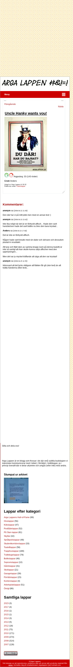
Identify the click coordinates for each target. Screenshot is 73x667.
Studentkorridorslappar (15, 543)
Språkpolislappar (12, 540)
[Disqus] (34, 311)
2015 (6, 614)
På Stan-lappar (11, 532)
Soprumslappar (11, 562)
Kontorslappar (10, 581)
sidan (10, 665)
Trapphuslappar (11, 551)
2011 (6, 629)
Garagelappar (10, 573)
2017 (6, 607)
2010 (6, 633)
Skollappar (9, 570)
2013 (6, 622)
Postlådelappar (11, 528)
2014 (6, 618)
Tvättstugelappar (12, 555)
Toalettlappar (20, 186)
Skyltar (7, 536)
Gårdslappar (10, 566)
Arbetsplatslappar (12, 585)
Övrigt (7, 588)
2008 (6, 641)
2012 (6, 626)
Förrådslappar (10, 577)
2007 (6, 644)
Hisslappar (9, 521)
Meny (7, 94)
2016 (6, 611)
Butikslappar (10, 558)
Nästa (60, 106)
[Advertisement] (36, 38)
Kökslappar (9, 525)
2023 (6, 603)
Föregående (10, 104)
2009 (6, 637)
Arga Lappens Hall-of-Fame (17, 517)
